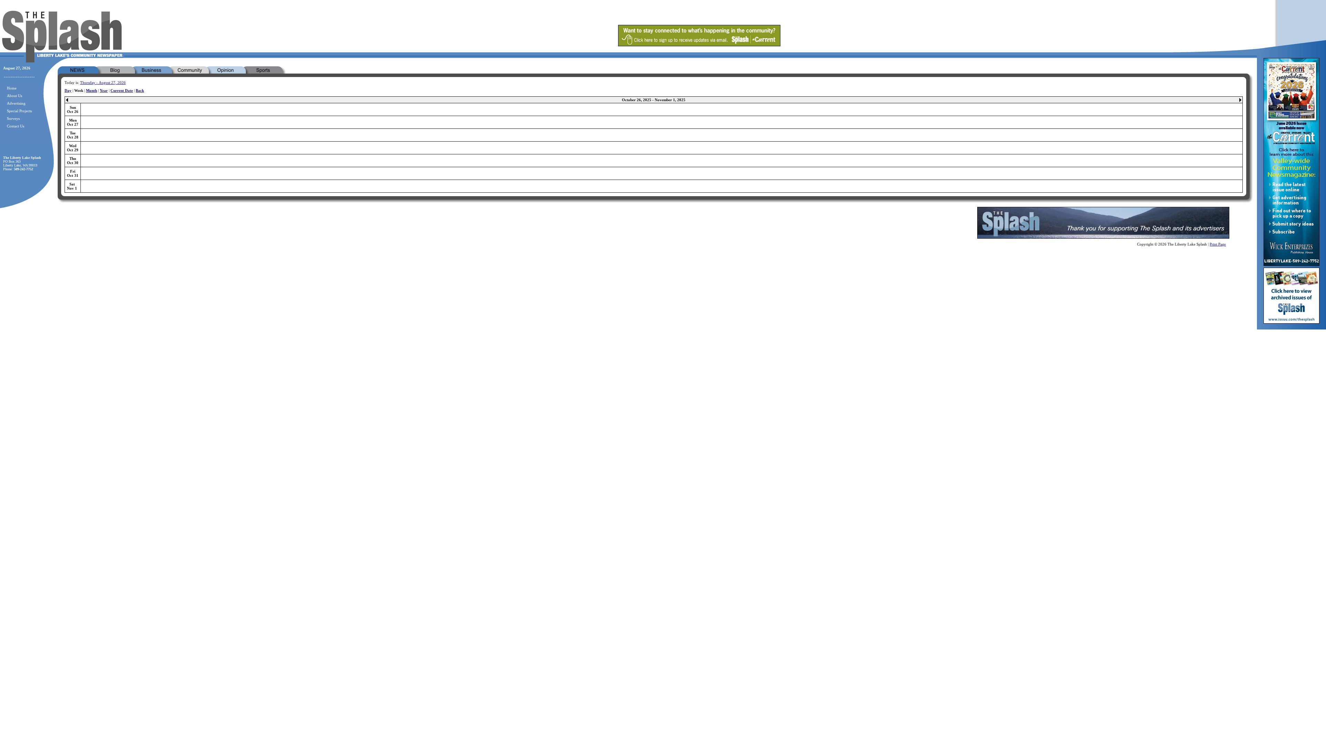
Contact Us (15, 126)
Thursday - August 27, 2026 (103, 82)
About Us (14, 96)
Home (12, 88)
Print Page (1218, 244)
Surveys (13, 118)
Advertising (16, 103)
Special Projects (19, 111)
